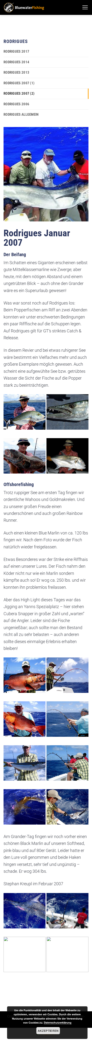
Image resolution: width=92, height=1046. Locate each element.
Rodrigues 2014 (16, 62)
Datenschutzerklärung (57, 1022)
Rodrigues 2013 (16, 72)
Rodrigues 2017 (16, 51)
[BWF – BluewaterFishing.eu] (41, 7)
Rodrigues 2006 (16, 104)
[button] (85, 7)
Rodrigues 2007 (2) (19, 93)
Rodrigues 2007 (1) (19, 83)
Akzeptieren (48, 1031)
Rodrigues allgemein (21, 114)
